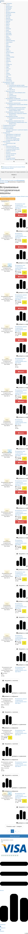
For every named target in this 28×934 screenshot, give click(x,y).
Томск (7, 70)
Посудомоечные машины (9, 125)
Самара (8, 55)
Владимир (8, 13)
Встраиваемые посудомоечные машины (16, 107)
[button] (21, 231)
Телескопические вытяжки (12, 147)
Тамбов (8, 66)
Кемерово (8, 28)
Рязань (7, 54)
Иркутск (8, 24)
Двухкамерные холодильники (13, 135)
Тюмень (8, 73)
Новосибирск (9, 42)
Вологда (8, 16)
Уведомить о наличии (11, 680)
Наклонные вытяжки (11, 146)
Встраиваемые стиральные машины (15, 112)
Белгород (8, 9)
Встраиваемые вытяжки (12, 116)
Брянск (7, 11)
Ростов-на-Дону (10, 52)
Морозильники (6, 141)
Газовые (11, 94)
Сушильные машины (8, 128)
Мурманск (8, 39)
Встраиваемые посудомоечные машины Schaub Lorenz (16, 109)
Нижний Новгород (10, 40)
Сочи (7, 63)
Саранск (8, 58)
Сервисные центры (10, 150)
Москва (8, 5)
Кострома (8, 31)
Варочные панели (10, 91)
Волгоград (8, 15)
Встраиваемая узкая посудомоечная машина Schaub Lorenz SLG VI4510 (21, 669)
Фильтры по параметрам (8, 199)
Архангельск (9, 6)
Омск (7, 43)
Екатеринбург (9, 19)
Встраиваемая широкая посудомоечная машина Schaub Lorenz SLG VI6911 (21, 701)
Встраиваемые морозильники (13, 103)
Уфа (7, 76)
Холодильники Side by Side (12, 140)
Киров (7, 30)
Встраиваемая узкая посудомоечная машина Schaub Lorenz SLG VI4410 (21, 732)
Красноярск (9, 34)
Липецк (8, 37)
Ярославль (8, 79)
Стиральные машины (8, 127)
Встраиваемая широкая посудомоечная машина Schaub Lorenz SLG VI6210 (21, 513)
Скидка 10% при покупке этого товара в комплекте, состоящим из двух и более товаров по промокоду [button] (14, 173)
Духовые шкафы (10, 83)
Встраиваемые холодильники (13, 98)
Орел (7, 45)
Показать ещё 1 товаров (14, 826)
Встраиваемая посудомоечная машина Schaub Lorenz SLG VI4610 (21, 606)
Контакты (8, 152)
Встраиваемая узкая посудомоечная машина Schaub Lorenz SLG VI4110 (21, 574)
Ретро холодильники (11, 137)
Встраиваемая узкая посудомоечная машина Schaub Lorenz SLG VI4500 (21, 453)
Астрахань (9, 3)
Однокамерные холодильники (13, 134)
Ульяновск (8, 74)
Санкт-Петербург (10, 57)
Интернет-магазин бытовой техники (8, 180)
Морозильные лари (11, 143)
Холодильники (6, 132)
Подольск (8, 51)
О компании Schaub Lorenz (12, 149)
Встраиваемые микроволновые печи (15, 121)
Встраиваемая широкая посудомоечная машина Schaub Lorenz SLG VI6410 (21, 764)
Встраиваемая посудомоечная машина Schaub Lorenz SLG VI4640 (21, 542)
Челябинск (8, 77)
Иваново (8, 21)
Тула (7, 71)
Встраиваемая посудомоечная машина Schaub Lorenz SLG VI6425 (21, 638)
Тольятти (8, 69)
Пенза (7, 48)
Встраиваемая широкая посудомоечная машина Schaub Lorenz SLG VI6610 (21, 329)
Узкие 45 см (12, 89)
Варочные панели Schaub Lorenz (17, 92)
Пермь (7, 49)
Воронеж (8, 18)
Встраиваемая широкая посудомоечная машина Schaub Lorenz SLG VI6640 (21, 297)
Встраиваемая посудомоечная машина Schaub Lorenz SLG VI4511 (21, 236)
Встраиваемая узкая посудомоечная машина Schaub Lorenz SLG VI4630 (21, 267)
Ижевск (8, 22)
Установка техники (10, 158)
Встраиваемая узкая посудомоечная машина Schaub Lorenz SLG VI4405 (21, 361)
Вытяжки (5, 144)
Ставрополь (9, 64)
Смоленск (8, 61)
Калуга (7, 27)
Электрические (12, 95)
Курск (7, 36)
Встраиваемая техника (8, 82)
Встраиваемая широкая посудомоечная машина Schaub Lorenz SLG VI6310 (21, 483)
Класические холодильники (12, 138)
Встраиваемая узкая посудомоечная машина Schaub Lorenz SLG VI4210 (21, 206)
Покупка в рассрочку (11, 153)
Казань (7, 25)
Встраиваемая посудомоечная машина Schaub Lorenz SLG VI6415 (21, 422)
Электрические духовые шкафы (17, 85)
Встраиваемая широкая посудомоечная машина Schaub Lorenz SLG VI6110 (21, 392)
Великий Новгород (10, 12)
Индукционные (12, 97)
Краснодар (8, 33)
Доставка (8, 156)
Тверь (7, 67)
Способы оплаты (10, 155)
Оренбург (8, 46)
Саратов (8, 60)
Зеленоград (9, 80)
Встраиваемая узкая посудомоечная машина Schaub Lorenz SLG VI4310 (21, 796)
